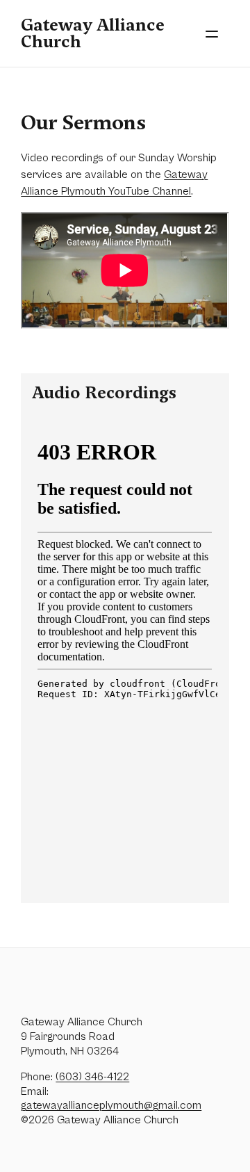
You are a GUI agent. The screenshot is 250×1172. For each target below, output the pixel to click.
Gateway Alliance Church (93, 33)
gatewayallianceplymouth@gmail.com (111, 1105)
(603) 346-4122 (92, 1077)
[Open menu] (211, 33)
